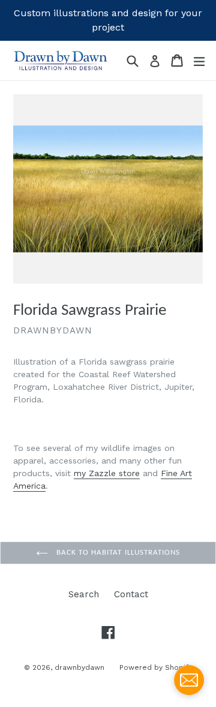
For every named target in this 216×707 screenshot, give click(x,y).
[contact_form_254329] (189, 680)
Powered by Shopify (155, 667)
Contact (131, 594)
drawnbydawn (79, 667)
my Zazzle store (107, 473)
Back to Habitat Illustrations (117, 552)
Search (83, 594)
